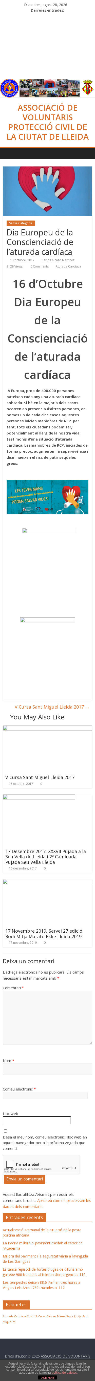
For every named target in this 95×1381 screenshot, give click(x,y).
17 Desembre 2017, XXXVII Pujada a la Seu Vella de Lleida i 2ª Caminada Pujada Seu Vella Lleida (45, 856)
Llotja (78, 1316)
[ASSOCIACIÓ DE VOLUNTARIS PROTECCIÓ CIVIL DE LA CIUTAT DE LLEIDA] (47, 82)
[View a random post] (87, 153)
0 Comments (39, 266)
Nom (8, 1060)
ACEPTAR (47, 1377)
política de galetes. (65, 1372)
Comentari (13, 987)
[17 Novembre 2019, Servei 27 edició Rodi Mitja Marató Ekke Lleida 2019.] (47, 882)
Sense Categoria (20, 223)
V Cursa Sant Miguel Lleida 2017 (52, 707)
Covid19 (32, 1316)
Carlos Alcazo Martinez (58, 260)
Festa (69, 1316)
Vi (14, 1322)
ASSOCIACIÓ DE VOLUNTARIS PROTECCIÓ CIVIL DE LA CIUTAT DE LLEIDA (48, 122)
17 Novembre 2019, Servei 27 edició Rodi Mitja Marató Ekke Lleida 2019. (44, 933)
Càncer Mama (56, 1316)
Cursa (42, 1316)
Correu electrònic (19, 1089)
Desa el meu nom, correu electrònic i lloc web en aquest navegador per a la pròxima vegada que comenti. (45, 1142)
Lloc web (10, 1113)
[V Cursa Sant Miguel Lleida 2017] (47, 728)
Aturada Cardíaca (68, 266)
